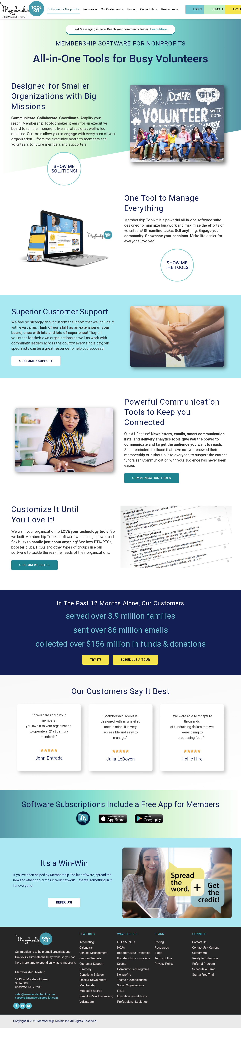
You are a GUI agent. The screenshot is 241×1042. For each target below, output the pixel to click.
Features (88, 9)
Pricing (132, 9)
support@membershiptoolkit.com (36, 997)
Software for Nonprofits (63, 9)
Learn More (158, 29)
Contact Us (147, 9)
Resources (168, 9)
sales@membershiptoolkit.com (35, 994)
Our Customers (111, 9)
